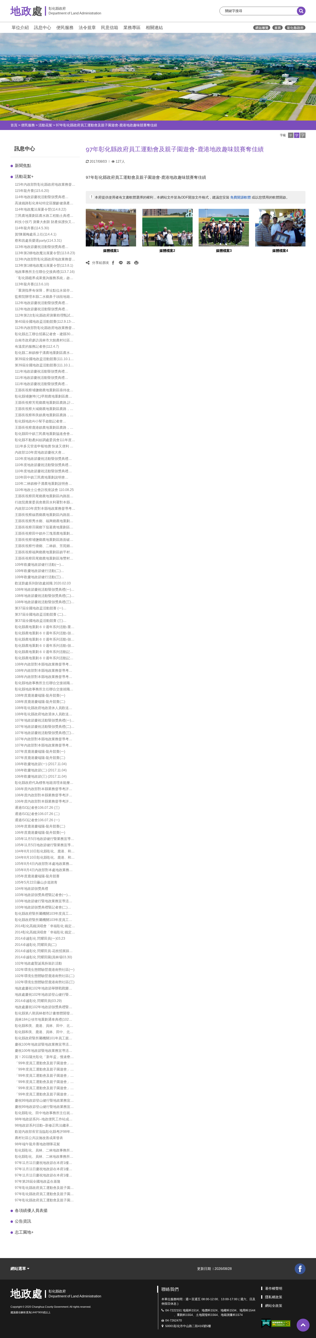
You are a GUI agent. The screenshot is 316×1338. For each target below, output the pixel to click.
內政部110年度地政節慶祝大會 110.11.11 (38, 453)
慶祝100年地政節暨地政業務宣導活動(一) (43, 1045)
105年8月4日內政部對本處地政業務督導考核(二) (44, 864)
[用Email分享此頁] (128, 262)
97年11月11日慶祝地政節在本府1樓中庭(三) (43, 1175)
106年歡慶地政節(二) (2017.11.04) (41, 770)
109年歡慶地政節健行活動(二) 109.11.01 (38, 571)
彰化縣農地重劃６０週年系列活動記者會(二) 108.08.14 (44, 658)
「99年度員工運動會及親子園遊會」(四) (42, 1082)
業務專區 (132, 27)
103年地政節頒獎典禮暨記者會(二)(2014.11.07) (41, 907)
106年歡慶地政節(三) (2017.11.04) (41, 776)
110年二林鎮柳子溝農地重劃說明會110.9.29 (41, 484)
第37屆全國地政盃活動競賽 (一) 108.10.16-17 (39, 608)
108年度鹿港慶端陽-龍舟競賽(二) (40, 701)
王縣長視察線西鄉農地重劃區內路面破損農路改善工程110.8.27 (44, 515)
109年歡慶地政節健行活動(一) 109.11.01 (38, 565)
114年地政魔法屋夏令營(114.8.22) (40, 209)
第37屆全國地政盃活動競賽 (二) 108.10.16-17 (39, 615)
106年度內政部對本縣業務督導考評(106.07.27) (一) (42, 802)
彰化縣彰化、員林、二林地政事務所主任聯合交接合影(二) (44, 1157)
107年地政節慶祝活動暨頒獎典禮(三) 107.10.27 (43, 733)
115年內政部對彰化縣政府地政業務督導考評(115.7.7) (45, 185)
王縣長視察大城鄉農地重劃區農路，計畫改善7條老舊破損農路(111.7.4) (44, 409)
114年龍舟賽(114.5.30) (32, 228)
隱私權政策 (273, 1297)
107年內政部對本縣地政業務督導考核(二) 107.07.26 (43, 745)
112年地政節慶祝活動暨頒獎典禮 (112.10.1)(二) (40, 309)
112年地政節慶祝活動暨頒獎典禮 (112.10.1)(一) (40, 303)
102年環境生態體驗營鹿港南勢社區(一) (44, 969)
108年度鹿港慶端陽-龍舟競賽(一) (40, 695)
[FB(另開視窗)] (300, 1268)
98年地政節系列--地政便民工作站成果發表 (43, 1119)
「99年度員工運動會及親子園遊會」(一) (42, 1063)
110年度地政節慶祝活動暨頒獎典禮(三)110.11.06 (41, 459)
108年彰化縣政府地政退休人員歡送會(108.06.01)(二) (43, 714)
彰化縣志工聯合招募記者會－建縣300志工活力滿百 (43, 334)
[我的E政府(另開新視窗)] (266, 1323)
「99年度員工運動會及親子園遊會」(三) (42, 1076)
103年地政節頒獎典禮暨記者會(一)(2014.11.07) (41, 895)
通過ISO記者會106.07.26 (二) (37, 814)
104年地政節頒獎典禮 (31, 888)
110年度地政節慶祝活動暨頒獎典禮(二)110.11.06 (41, 465)
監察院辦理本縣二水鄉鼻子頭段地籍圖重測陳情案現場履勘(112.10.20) (44, 297)
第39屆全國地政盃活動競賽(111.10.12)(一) (44, 359)
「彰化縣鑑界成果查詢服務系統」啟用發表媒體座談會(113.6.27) (44, 278)
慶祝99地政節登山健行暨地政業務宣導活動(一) (44, 1101)
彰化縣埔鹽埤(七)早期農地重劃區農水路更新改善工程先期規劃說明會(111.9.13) (43, 397)
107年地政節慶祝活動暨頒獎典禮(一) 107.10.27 (43, 721)
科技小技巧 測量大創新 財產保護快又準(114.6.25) (45, 222)
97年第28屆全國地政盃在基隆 (37, 1181)
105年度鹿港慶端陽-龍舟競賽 (37, 876)
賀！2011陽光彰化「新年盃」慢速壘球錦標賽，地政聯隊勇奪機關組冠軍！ (44, 1057)
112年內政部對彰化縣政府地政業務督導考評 (45, 328)
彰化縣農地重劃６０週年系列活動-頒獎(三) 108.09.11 (44, 646)
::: (8, 27)
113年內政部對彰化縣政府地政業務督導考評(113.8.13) (45, 259)
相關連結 (154, 27)
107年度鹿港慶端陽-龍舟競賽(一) (40, 751)
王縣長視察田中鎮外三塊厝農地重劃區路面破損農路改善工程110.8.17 (44, 534)
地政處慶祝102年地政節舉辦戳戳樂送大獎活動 (43, 988)
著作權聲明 (273, 1288)
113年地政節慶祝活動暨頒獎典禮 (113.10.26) (40, 247)
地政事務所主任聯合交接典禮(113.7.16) (45, 272)
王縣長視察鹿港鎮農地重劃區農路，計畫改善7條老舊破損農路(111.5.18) (44, 428)
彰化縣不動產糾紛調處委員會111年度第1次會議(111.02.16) (45, 440)
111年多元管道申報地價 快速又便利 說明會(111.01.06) (44, 446)
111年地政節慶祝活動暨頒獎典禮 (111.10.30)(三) (40, 384)
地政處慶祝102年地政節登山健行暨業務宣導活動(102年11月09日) (43, 995)
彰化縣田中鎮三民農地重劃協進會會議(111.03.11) (44, 434)
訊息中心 (42, 27)
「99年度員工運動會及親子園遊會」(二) (42, 1069)
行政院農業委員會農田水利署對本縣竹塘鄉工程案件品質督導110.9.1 (44, 502)
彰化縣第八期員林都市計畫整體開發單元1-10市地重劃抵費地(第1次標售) (44, 1013)
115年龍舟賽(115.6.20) (32, 191)
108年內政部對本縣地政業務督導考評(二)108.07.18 (43, 671)
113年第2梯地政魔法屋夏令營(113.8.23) (45, 253)
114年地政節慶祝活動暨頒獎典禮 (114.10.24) (40, 197)
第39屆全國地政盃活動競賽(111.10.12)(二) (44, 365)
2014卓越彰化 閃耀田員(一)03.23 (40, 938)
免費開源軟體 (240, 197)
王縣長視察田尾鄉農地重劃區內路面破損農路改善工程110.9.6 (44, 496)
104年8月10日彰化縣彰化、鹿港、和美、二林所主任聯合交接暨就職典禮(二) (43, 851)
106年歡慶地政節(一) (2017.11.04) (41, 764)
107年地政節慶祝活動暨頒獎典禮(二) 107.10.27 (43, 727)
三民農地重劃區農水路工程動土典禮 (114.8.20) (42, 216)
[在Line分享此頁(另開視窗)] (121, 262)
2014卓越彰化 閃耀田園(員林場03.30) (43, 957)
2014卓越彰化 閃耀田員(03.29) (38, 1001)
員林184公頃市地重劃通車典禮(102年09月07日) (43, 1020)
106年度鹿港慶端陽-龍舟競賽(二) (40, 826)
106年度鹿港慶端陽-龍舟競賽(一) (40, 832)
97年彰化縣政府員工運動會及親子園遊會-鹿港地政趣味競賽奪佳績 (106, 125)
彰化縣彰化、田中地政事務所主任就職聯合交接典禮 (44, 1113)
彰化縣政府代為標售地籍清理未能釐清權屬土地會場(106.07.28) (44, 783)
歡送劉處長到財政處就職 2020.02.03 (43, 583)
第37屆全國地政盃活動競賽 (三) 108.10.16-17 (39, 621)
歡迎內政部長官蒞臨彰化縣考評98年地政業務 (44, 1132)
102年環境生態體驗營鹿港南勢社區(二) (44, 976)
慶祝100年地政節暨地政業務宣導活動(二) (43, 1051)
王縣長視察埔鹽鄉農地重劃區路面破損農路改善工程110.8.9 (44, 540)
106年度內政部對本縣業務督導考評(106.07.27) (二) (42, 795)
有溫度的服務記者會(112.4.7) (37, 346)
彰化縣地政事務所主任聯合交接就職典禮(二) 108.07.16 (44, 689)
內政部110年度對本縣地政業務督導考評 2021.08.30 (45, 509)
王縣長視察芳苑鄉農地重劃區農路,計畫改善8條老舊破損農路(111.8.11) (44, 403)
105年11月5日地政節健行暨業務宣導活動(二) (44, 845)
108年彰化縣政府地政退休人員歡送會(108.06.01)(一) (43, 708)
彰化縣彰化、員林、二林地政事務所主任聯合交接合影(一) (44, 1150)
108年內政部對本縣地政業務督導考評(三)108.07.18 (43, 677)
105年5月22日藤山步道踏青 (36, 882)
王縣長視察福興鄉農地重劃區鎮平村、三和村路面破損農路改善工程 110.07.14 (45, 552)
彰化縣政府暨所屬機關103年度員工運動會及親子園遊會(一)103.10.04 (43, 914)
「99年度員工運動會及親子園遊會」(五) (42, 1088)
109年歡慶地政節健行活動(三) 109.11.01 (38, 577)
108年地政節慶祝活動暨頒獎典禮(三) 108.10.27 (43, 602)
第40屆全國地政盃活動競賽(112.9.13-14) (43, 322)
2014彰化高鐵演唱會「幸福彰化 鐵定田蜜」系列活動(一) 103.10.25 (45, 926)
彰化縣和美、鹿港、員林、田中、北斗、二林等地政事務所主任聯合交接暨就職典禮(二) (44, 1032)
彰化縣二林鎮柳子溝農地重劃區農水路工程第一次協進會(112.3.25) (44, 353)
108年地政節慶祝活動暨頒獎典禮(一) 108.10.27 (43, 590)
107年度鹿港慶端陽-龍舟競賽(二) (40, 758)
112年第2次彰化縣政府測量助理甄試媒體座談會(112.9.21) (44, 315)
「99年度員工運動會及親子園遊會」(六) (42, 1094)
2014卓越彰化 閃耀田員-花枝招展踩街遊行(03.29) (44, 951)
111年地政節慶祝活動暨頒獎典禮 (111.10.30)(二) (40, 378)
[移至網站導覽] (261, 27)
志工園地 (24, 1232)
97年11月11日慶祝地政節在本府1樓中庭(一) (43, 1163)
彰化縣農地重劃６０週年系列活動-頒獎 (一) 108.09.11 (44, 633)
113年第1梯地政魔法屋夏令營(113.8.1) (44, 265)
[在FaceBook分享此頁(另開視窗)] (113, 262)
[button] (290, 135)
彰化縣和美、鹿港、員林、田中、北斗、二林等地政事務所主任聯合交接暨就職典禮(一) (44, 1026)
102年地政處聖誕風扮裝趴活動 (38, 963)
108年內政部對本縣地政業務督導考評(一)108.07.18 (43, 664)
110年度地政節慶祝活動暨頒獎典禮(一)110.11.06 (41, 471)
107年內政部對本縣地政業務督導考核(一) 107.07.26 (43, 739)
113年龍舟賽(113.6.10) (32, 284)
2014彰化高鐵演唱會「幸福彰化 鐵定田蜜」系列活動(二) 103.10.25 (45, 932)
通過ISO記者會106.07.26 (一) (37, 820)
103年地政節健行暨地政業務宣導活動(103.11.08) (43, 901)
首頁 (14, 125)
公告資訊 (23, 1221)
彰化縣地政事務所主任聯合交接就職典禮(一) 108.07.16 (44, 683)
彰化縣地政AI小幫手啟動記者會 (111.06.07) (39, 421)
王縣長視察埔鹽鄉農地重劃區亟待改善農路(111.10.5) (44, 390)
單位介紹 (20, 27)
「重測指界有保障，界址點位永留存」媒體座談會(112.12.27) (44, 291)
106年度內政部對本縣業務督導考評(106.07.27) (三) (42, 789)
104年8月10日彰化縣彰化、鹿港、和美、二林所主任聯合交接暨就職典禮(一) (43, 858)
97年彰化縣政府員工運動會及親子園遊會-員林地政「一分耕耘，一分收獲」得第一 (44, 1194)
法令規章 (87, 27)
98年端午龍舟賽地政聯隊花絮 (37, 1144)
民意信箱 (109, 27)
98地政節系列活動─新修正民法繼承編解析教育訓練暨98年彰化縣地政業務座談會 (44, 1126)
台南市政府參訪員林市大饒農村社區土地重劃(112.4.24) (44, 340)
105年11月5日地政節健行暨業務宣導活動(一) (44, 839)
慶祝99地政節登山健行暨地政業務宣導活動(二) (44, 1107)
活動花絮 (45, 125)
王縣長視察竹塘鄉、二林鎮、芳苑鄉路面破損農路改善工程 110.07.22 (44, 546)
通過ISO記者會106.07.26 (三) (37, 807)
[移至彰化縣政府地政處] (277, 27)
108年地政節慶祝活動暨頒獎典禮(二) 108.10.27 (43, 596)
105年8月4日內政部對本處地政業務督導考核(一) (44, 870)
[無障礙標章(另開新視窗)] (281, 1323)
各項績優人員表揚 (31, 1210)
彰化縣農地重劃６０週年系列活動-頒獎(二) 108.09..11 (44, 640)
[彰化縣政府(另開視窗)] (295, 27)
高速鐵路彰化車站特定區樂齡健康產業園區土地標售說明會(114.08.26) (44, 203)
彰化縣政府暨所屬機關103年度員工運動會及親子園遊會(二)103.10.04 (43, 920)
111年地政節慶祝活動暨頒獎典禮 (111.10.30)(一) (40, 372)
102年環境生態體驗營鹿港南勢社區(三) (44, 982)
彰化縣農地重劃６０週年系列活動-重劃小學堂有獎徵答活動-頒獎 (44, 627)
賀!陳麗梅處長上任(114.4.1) (35, 234)
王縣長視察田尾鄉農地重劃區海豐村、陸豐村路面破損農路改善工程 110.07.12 (45, 559)
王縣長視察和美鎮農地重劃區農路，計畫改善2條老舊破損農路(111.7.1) (44, 415)
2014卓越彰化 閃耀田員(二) (36, 945)
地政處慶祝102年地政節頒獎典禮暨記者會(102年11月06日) (43, 1007)
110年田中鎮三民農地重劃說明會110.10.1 (40, 478)
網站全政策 (273, 1305)
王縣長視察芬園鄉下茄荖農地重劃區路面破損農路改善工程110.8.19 (44, 527)
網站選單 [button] (19, 1268)
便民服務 (65, 27)
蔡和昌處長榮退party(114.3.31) (38, 240)
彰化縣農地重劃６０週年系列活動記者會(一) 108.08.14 (44, 652)
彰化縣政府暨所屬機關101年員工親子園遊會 (43, 1038)
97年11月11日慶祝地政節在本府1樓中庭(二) (43, 1169)
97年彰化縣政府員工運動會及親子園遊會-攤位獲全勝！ (44, 1200)
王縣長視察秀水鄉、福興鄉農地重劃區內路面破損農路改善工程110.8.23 (44, 521)
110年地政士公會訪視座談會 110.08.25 (44, 490)
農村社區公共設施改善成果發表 (39, 1138)
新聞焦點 (23, 165)
